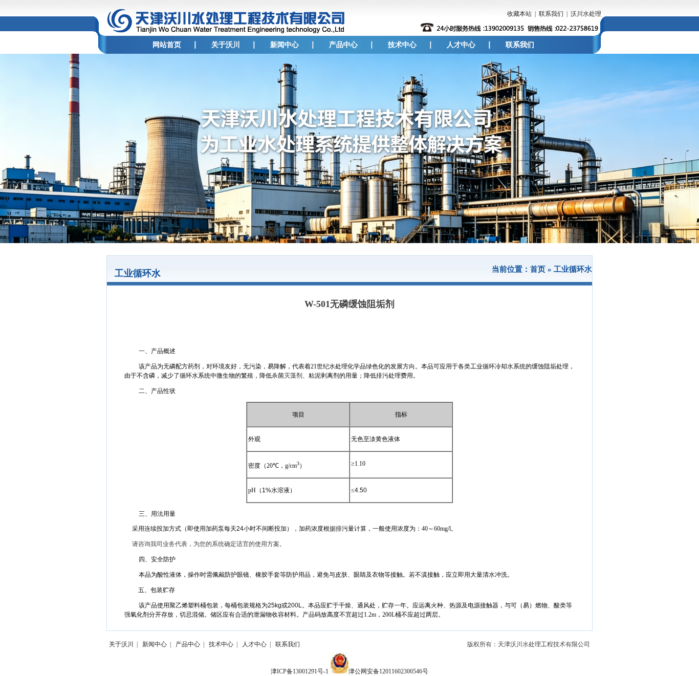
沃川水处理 (586, 13)
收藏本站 (519, 13)
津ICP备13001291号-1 (300, 671)
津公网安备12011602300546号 (388, 671)
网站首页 (166, 45)
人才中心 (461, 45)
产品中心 (343, 45)
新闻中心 (284, 45)
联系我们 (551, 13)
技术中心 (402, 45)
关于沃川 (225, 45)
